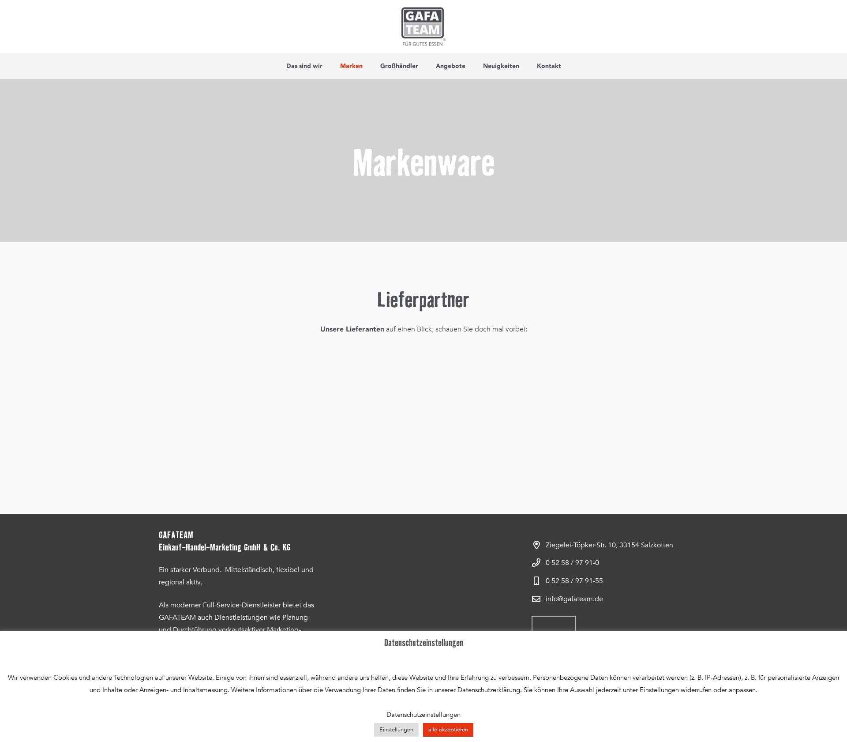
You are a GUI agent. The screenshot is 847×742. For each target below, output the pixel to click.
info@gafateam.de (574, 599)
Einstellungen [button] (396, 730)
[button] (326, 66)
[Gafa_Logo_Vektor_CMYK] (423, 26)
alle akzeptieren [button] (448, 730)
